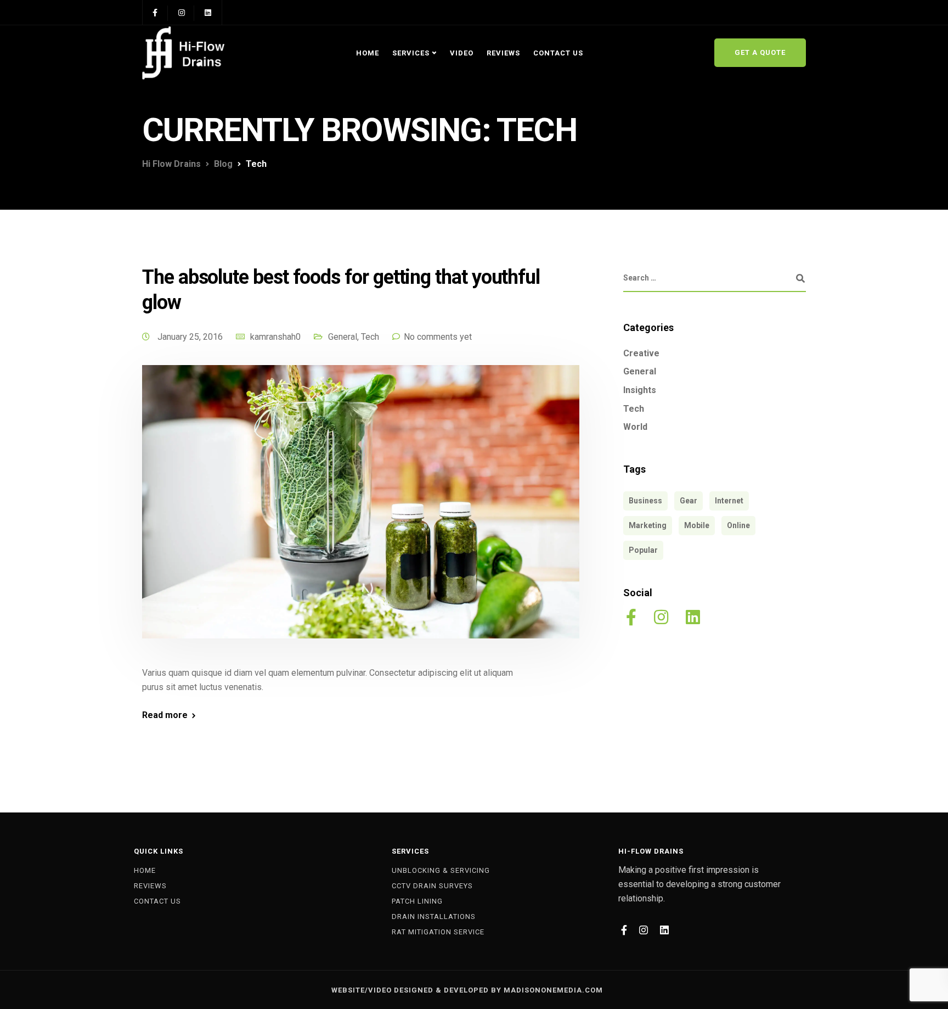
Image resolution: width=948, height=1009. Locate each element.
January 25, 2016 (191, 337)
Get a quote (760, 52)
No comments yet (438, 337)
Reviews (503, 53)
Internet (729, 500)
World (635, 427)
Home (367, 53)
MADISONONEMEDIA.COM (553, 990)
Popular (643, 550)
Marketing (648, 525)
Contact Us (558, 53)
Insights (639, 390)
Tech (370, 337)
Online (738, 525)
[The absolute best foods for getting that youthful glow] (360, 514)
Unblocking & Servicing (441, 870)
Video (461, 53)
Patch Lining (417, 901)
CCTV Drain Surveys (432, 886)
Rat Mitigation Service (438, 932)
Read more (165, 715)
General (342, 337)
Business (645, 500)
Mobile (696, 525)
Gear (688, 500)
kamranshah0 (275, 337)
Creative (641, 353)
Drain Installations (434, 916)
